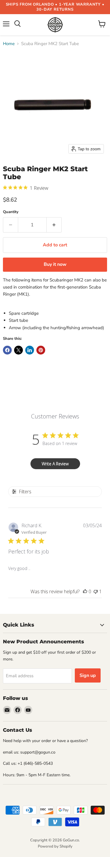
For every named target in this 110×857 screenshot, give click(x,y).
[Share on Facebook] (7, 350)
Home (9, 43)
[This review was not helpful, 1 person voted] (96, 591)
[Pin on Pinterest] (40, 350)
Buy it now (55, 264)
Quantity (10, 212)
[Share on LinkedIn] (29, 350)
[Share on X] (18, 350)
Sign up (87, 675)
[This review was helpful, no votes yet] (85, 591)
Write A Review (55, 464)
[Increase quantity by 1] (54, 225)
